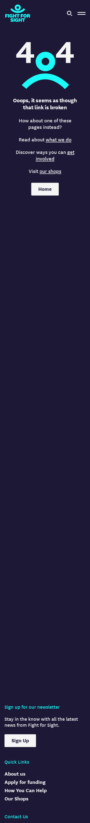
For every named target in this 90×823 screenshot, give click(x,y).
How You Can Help (25, 790)
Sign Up (20, 740)
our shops (50, 171)
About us (15, 774)
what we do (59, 139)
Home (45, 189)
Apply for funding (25, 782)
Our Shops (16, 798)
